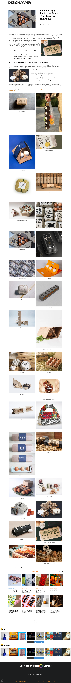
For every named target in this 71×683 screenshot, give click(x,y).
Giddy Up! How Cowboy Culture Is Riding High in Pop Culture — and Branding (55, 612)
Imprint (41, 674)
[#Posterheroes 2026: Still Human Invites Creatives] (31, 636)
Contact (37, 674)
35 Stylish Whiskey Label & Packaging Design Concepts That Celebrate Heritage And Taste (41, 612)
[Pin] (43, 24)
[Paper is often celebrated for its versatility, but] (5, 636)
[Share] (40, 24)
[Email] (48, 24)
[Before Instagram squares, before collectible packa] (49, 636)
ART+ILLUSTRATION (11, 588)
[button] (2, 680)
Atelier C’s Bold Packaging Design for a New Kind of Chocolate (27, 611)
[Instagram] (55, 0)
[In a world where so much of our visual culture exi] (13, 636)
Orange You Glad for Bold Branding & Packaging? (55, 590)
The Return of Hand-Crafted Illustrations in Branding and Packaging (13, 611)
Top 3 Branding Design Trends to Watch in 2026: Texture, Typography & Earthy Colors (41, 591)
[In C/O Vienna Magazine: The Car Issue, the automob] (40, 636)
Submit (33, 674)
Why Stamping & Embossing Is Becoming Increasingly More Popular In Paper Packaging (27, 591)
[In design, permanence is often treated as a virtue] (66, 636)
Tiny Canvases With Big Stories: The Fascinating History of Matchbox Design (13, 590)
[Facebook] (53, 0)
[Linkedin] (58, 0)
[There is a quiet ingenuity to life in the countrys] (22, 636)
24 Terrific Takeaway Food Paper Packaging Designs (34, 89)
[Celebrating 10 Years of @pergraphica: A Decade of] (57, 636)
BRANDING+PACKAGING (43, 21)
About (29, 674)
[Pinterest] (57, 0)
